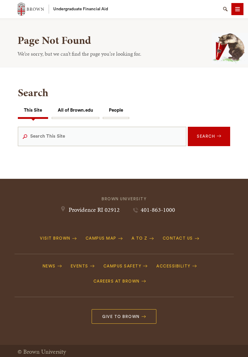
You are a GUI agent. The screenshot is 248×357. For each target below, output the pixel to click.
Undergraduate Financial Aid (80, 9)
